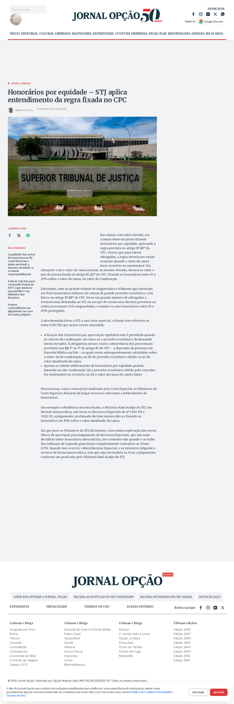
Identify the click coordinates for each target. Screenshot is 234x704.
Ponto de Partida (130, 647)
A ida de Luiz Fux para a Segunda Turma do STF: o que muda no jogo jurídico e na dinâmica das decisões (21, 289)
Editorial (29, 33)
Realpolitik (126, 656)
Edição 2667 (182, 634)
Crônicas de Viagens (24, 660)
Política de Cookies (142, 692)
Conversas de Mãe (23, 656)
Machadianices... (75, 664)
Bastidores (82, 33)
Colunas (46, 33)
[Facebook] (193, 14)
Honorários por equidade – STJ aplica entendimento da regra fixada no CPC (67, 96)
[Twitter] (215, 14)
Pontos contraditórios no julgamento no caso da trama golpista (20, 309)
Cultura (122, 33)
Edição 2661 (181, 660)
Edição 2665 (181, 642)
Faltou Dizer (72, 634)
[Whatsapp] (222, 14)
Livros (68, 660)
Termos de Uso (15, 695)
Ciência (15, 638)
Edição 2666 (182, 638)
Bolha (14, 634)
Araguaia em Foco (22, 629)
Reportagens (179, 33)
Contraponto (18, 651)
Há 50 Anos (214, 33)
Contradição (18, 647)
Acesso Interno (140, 606)
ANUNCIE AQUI (209, 597)
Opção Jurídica (129, 638)
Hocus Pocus (73, 651)
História (69, 647)
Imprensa (139, 33)
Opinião (198, 33)
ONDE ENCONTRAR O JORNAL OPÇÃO (40, 597)
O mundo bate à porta (134, 634)
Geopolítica (72, 638)
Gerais (68, 642)
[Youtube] (208, 14)
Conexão (16, 642)
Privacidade (56, 606)
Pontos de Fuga (130, 651)
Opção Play (157, 33)
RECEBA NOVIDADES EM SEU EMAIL (166, 597)
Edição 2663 (181, 651)
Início (15, 33)
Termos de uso (96, 606)
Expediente (19, 606)
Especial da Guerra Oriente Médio (87, 629)
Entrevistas (103, 33)
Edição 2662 (181, 656)
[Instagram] (201, 14)
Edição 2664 (182, 647)
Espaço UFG (18, 664)
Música (124, 629)
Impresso (63, 33)
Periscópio (126, 642)
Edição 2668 (182, 629)
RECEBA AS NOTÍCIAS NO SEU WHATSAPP (104, 597)
